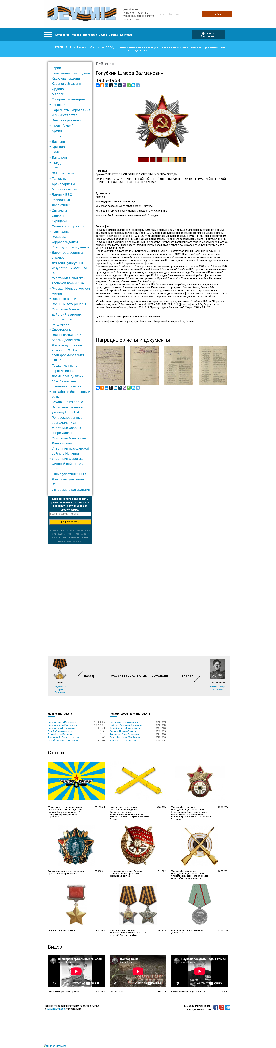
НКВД (56, 163)
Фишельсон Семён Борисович (124, 734)
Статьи (114, 34)
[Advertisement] (70, 592)
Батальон (59, 157)
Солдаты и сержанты (68, 226)
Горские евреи (63, 371)
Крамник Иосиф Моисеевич (61, 728)
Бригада (58, 147)
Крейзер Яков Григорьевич (123, 740)
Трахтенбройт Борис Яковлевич (63, 737)
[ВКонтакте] (98, 85)
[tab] (71, 67)
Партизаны (60, 231)
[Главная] (82, 14)
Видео (103, 34)
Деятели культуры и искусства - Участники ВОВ (69, 268)
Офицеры (59, 221)
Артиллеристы (63, 184)
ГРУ (55, 168)
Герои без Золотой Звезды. (61, 930)
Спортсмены (62, 329)
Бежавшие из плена (67, 402)
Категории (62, 34)
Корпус (57, 136)
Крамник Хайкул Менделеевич (63, 722)
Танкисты (59, 178)
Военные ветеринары (69, 304)
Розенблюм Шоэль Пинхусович (63, 740)
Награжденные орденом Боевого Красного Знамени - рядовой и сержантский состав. (126, 873)
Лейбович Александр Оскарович (126, 725)
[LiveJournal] (120, 85)
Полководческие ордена (71, 73)
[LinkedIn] (115, 85)
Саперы (58, 216)
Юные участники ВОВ (69, 474)
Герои (56, 68)
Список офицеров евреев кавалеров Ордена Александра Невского (66, 872)
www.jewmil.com (56, 1008)
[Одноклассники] (102, 85)
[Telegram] (138, 85)
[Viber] (124, 85)
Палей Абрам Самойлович (61, 731)
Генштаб (58, 105)
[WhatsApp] (129, 85)
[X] (111, 85)
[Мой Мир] (106, 85)
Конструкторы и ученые (70, 247)
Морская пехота (64, 189)
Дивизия (58, 141)
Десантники (61, 205)
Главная (75, 34)
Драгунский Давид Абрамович (124, 722)
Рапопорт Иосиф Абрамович (124, 731)
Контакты (126, 34)
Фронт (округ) (62, 125)
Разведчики (61, 200)
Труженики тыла (64, 365)
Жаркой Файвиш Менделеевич (125, 728)
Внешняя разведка (66, 120)
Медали (58, 94)
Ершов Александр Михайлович (125, 737)
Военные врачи (64, 299)
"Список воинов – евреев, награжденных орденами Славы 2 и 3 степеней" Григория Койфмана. (128, 932)
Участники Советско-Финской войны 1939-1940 (69, 463)
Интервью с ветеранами (71, 489)
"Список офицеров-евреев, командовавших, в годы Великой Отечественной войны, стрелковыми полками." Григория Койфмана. (189, 874)
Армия (57, 131)
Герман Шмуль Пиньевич (60, 734)
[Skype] (133, 85)
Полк (55, 152)
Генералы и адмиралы (69, 99)
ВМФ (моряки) (63, 173)
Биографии (90, 34)
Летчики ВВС (62, 194)
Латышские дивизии (68, 376)
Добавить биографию (208, 35)
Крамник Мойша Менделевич (62, 725)
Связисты (59, 210)
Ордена (58, 89)
